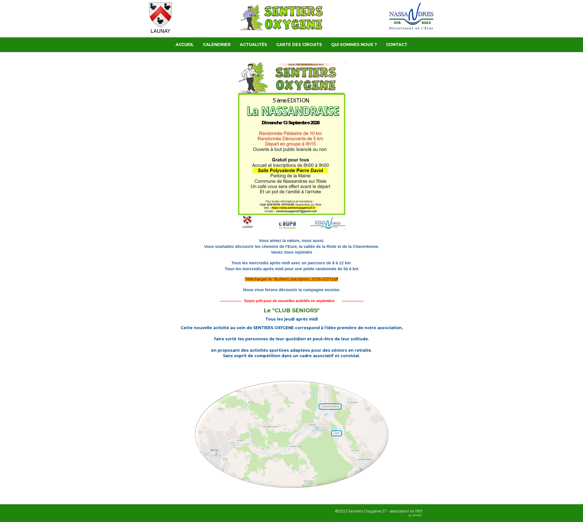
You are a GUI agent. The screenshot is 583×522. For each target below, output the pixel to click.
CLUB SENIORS (296, 310)
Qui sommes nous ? (354, 44)
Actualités (253, 44)
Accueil (185, 44)
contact (396, 44)
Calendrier (217, 44)
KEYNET (417, 515)
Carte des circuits (299, 44)
